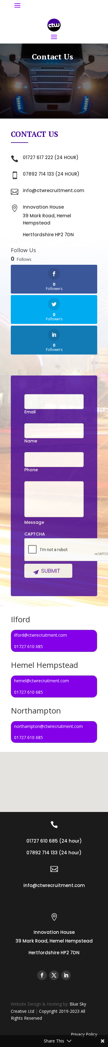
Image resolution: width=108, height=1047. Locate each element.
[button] (76, 784)
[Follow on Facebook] (42, 975)
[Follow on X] (54, 975)
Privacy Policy (84, 1034)
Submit (50, 571)
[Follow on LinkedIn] (66, 975)
